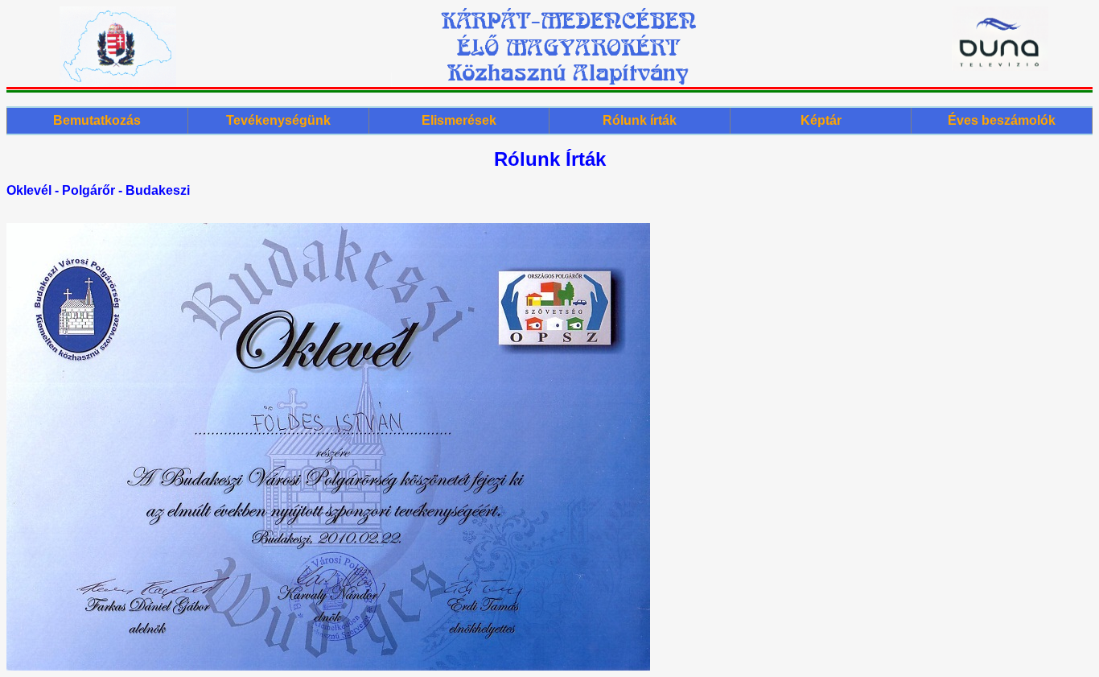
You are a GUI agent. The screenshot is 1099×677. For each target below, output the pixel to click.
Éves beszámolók (1002, 120)
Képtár (821, 120)
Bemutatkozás (97, 120)
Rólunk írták (640, 120)
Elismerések (459, 120)
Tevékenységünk (278, 120)
